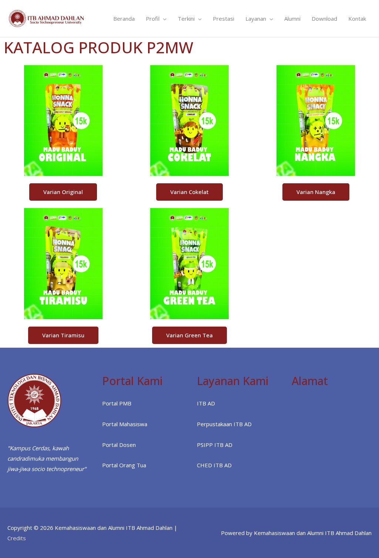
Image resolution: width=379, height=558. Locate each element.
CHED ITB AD (214, 465)
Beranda (124, 18)
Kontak (357, 18)
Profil (153, 18)
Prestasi (223, 18)
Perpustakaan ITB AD (224, 424)
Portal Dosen (119, 444)
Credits (16, 538)
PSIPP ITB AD (214, 444)
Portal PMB (116, 403)
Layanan (255, 18)
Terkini (186, 18)
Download (324, 18)
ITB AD (206, 403)
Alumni (292, 18)
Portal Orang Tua (124, 465)
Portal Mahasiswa (124, 424)
